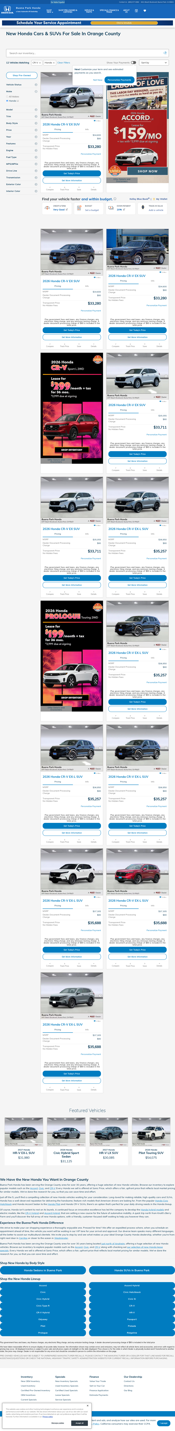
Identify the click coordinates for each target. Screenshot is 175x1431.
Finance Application (99, 1390)
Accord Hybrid (52, 1213)
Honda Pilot (54, 1204)
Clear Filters (63, 62)
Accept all (79, 1423)
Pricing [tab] (57, 129)
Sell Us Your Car (97, 1385)
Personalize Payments (119, 80)
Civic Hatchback (132, 1292)
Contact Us (129, 1381)
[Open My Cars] (144, 11)
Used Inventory (28, 1385)
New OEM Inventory (30, 1381)
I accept (163, 1423)
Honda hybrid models (152, 1209)
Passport (132, 1319)
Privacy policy (48, 1417)
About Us (126, 11)
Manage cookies (58, 1423)
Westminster (61, 1238)
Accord (34, 1188)
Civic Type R (43, 1305)
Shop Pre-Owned (22, 75)
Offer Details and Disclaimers (121, 180)
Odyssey (43, 1319)
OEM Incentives (28, 1395)
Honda (48, 62)
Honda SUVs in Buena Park (132, 1270)
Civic (41, 1188)
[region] (47, 1416)
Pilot (43, 1326)
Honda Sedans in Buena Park (43, 1270)
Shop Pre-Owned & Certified (68, 11)
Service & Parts (89, 11)
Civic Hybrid (43, 1299)
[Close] (87, 1405)
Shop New (49, 11)
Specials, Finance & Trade (109, 11)
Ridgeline (132, 1332)
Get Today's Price (72, 173)
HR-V (132, 1312)
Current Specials (29, 1399)
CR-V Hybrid (32, 1213)
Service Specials (63, 1399)
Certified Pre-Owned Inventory (35, 1390)
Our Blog (128, 1390)
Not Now (97, 79)
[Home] (7, 9)
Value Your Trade (98, 1381)
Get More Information (72, 180)
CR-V (35, 62)
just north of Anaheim (113, 1243)
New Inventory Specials (66, 1381)
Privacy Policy (91, 1423)
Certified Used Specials (66, 1390)
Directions (128, 1385)
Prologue (43, 1332)
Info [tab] (87, 129)
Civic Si (132, 1299)
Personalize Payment (91, 154)
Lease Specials (62, 1395)
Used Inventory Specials (66, 1385)
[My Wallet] (136, 11)
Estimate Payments (99, 1395)
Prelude (132, 1326)
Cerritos (23, 1238)
